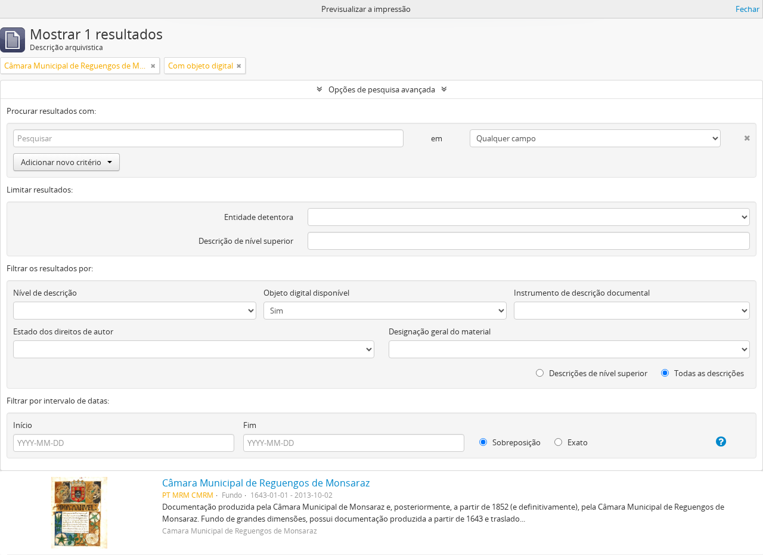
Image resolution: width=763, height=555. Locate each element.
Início (22, 425)
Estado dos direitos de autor (63, 331)
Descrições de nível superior (597, 373)
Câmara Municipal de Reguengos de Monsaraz (266, 482)
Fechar (747, 9)
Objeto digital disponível (306, 292)
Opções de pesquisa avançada (381, 89)
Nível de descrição (45, 292)
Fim (249, 425)
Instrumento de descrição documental (582, 292)
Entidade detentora (258, 217)
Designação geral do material (440, 331)
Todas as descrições (708, 373)
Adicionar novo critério (61, 162)
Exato (577, 442)
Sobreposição (516, 442)
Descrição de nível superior (245, 240)
